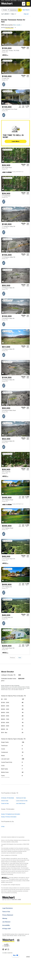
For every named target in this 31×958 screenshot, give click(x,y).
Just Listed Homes (20, 803)
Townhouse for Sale (21, 798)
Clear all (26, 14)
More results (17, 25)
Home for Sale (4, 800)
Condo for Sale (5, 803)
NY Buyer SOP (6, 928)
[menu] (28, 4)
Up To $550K (5, 14)
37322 (2, 826)
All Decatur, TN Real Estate (7, 798)
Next (20, 657)
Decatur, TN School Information (8, 816)
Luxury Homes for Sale (21, 800)
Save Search (26, 10)
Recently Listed (9, 27)
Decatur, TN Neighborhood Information (10, 814)
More (12, 14)
